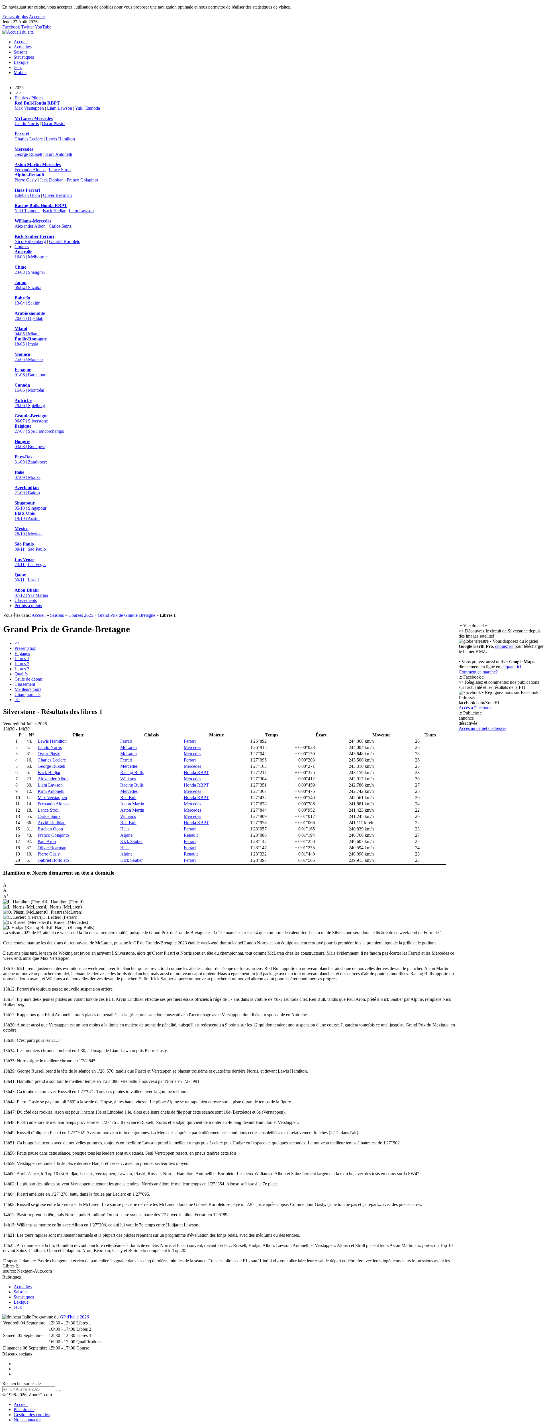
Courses (22, 246)
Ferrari (126, 741)
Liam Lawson (59, 108)
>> (17, 699)
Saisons (20, 52)
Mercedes (192, 747)
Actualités (23, 46)
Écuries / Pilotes (29, 97)
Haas (124, 828)
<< (17, 643)
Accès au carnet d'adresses (482, 728)
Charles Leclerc (29, 138)
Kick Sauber (131, 841)
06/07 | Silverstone (31, 418)
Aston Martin (132, 803)
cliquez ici (504, 646)
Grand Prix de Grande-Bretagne (126, 615)
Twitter (27, 27)
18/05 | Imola (31, 341)
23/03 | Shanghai (30, 270)
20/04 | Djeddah (30, 316)
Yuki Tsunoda (87, 108)
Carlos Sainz (60, 226)
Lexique (21, 62)
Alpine (126, 835)
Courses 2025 (80, 615)
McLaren (128, 747)
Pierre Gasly (26, 179)
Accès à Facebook (475, 707)
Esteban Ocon (27, 195)
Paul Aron (47, 841)
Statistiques (24, 57)
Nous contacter (27, 1419)
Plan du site (24, 1409)
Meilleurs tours (28, 689)
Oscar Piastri (53, 123)
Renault (191, 835)
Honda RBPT (196, 772)
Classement (25, 684)
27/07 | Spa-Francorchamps (39, 429)
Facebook (11, 27)
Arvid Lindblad (52, 822)
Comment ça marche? (478, 671)
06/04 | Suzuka (28, 285)
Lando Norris (27, 123)
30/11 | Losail (27, 577)
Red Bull (128, 797)
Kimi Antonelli (58, 154)
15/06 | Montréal (29, 388)
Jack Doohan (52, 179)
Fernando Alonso (30, 169)
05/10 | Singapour (30, 506)
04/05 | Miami (27, 331)
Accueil (21, 41)
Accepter (37, 16)
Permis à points (28, 605)
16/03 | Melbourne (31, 254)
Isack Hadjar (54, 210)
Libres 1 (22, 658)
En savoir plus (15, 16)
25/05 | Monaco (29, 357)
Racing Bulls (132, 772)
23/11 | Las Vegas (30, 562)
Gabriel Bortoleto (64, 241)
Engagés (22, 653)
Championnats (27, 694)
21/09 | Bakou (27, 490)
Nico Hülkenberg (30, 241)
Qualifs (21, 673)
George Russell (28, 154)
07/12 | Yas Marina (31, 593)
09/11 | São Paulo (30, 547)
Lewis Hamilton (60, 138)
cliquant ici (511, 666)
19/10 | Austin (27, 516)
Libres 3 (22, 668)
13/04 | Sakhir (27, 300)
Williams (128, 778)
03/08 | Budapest (30, 444)
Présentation (25, 648)
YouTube (43, 27)
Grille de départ (28, 679)
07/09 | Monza (27, 475)
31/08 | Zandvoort (31, 459)
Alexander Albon (30, 226)
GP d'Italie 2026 (74, 1316)
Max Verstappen (29, 108)
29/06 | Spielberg (30, 403)
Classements (26, 600)
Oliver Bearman (57, 195)
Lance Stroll (60, 169)
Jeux (18, 67)
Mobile (20, 72)
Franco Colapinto (82, 179)
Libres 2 (22, 663)
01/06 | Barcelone (30, 372)
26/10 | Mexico (28, 531)
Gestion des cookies (32, 1414)
